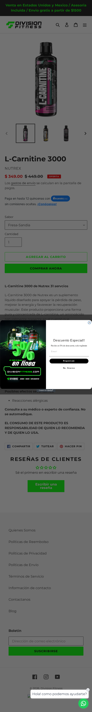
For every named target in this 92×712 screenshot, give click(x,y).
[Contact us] (83, 703)
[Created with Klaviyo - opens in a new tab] (46, 390)
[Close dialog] (89, 322)
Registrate (69, 361)
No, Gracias (69, 368)
